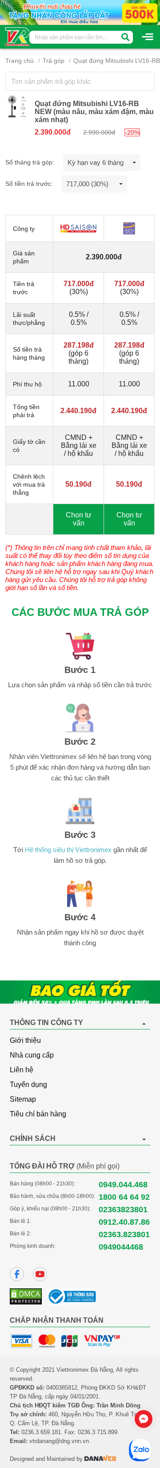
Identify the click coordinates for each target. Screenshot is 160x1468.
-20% (132, 132)
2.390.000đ (53, 132)
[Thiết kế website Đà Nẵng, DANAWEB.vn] (100, 1459)
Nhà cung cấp (32, 1055)
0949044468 (121, 1246)
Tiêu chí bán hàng (38, 1114)
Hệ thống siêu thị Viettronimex (68, 849)
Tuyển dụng (28, 1084)
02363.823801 (124, 1234)
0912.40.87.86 (124, 1222)
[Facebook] (17, 1274)
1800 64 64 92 (124, 1197)
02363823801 (123, 1209)
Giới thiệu (25, 1040)
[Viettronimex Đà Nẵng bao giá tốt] (80, 992)
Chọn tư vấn (79, 519)
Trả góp (53, 60)
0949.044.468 (123, 1184)
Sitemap (23, 1099)
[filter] (125, 37)
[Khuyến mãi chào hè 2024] (80, 12)
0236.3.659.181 (41, 1432)
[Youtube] (40, 1274)
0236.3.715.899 (97, 1432)
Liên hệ (21, 1070)
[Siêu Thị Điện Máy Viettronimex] (17, 36)
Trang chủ (19, 60)
